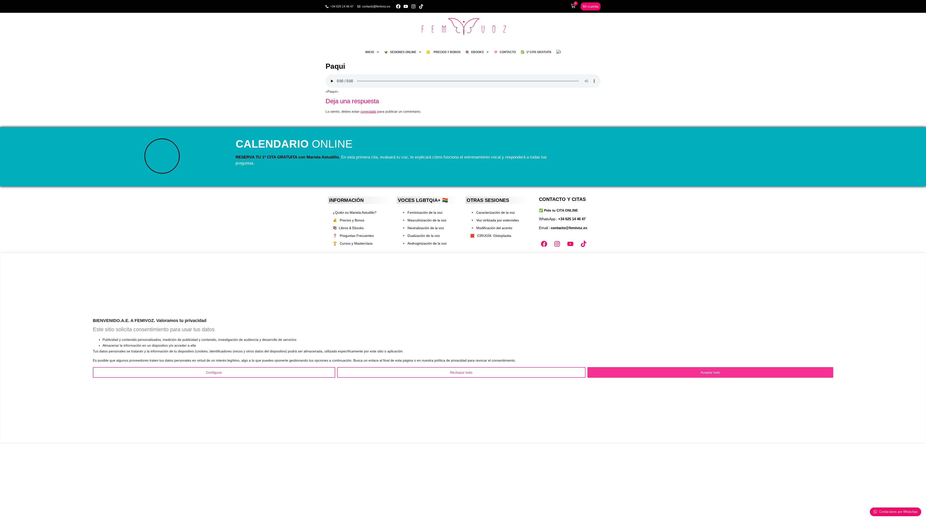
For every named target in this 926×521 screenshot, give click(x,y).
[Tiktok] (421, 6)
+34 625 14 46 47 (572, 219)
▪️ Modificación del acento (491, 228)
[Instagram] (413, 6)
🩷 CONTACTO (505, 52)
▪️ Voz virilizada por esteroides (494, 220)
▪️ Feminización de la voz (422, 212)
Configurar (214, 372)
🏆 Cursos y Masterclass (353, 243)
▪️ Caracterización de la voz (492, 212)
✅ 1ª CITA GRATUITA (536, 52)
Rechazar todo (461, 372)
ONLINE (294, 144)
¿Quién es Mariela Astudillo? (354, 212)
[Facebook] (398, 6)
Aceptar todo (710, 372)
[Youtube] (406, 6)
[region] (463, 348)
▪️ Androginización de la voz (424, 243)
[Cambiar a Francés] (558, 52)
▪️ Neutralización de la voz (423, 228)
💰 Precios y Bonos (348, 220)
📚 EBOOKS (474, 52)
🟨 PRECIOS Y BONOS (443, 52)
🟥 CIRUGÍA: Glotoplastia (490, 236)
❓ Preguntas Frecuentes (353, 236)
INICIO (369, 52)
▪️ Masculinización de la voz (424, 220)
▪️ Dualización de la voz (421, 236)
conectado (368, 111)
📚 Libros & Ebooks (348, 228)
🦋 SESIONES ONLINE (400, 52)
